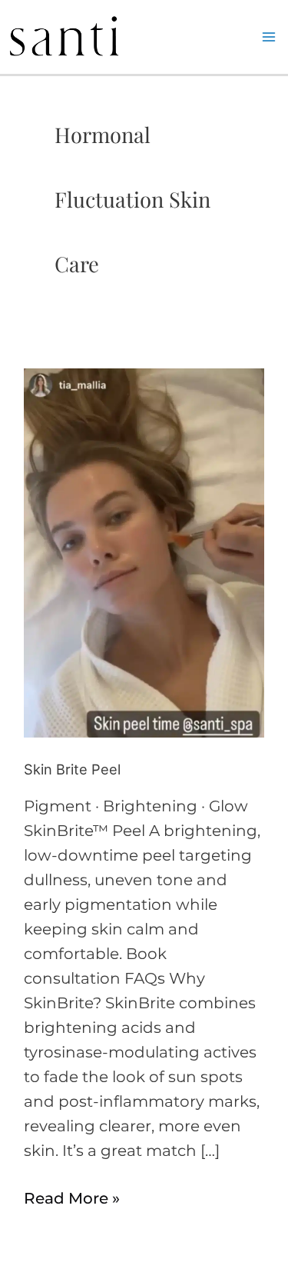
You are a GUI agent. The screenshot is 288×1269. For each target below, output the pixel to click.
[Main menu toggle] (269, 37)
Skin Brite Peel (72, 769)
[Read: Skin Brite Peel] (144, 552)
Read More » (72, 1196)
